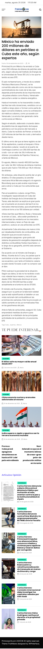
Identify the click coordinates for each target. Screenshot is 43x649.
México (19, 325)
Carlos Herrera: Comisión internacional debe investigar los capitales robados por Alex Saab (28, 592)
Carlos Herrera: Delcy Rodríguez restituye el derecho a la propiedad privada (28, 616)
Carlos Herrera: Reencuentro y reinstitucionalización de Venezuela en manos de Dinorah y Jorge (28, 567)
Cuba (7, 325)
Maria (22, 367)
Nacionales (22, 483)
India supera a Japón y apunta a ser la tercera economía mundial (20, 434)
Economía (6, 358)
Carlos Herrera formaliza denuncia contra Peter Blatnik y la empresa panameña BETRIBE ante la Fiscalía (29, 516)
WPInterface (34, 644)
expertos (13, 325)
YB (29, 63)
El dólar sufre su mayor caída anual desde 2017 (19, 362)
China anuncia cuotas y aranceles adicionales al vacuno (18, 398)
